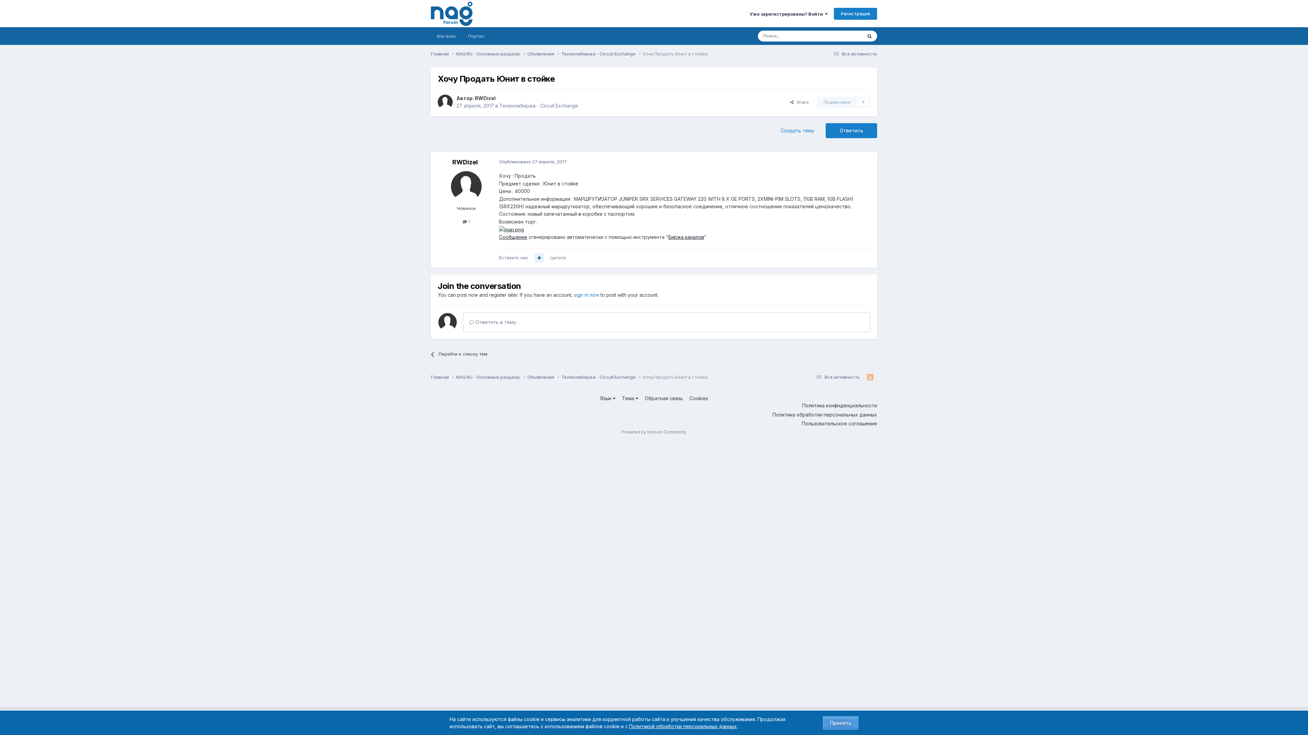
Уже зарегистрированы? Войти (787, 14)
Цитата (558, 257)
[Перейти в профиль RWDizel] (445, 102)
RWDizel (485, 98)
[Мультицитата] (539, 258)
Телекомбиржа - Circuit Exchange (538, 106)
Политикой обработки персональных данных (683, 726)
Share (801, 102)
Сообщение (513, 237)
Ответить (851, 130)
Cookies (698, 398)
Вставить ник (513, 257)
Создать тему (797, 130)
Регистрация (855, 13)
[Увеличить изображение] (511, 229)
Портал (476, 36)
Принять (840, 723)
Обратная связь (664, 398)
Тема (629, 398)
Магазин (446, 36)
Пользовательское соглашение (839, 423)
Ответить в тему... (496, 322)
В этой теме (841, 35)
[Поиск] (869, 36)
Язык (606, 398)
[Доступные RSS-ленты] (870, 377)
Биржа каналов (686, 237)
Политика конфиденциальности (839, 405)
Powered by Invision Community (654, 432)
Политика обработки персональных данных (825, 415)
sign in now (586, 295)
